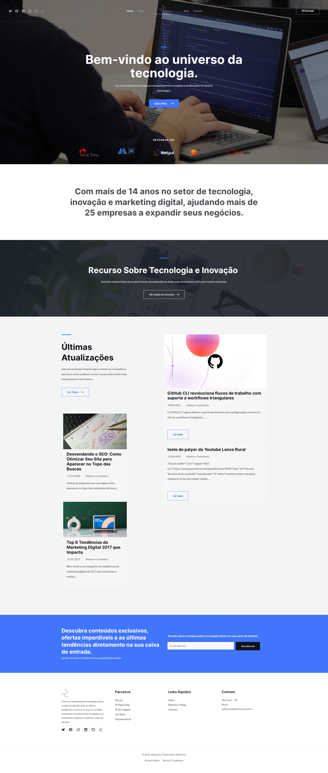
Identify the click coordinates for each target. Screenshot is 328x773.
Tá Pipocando (122, 704)
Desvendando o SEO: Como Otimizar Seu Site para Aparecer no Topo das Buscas (94, 461)
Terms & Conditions (172, 760)
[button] (307, 11)
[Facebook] (16, 11)
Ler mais (178, 434)
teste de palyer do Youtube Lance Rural (206, 449)
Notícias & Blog (177, 704)
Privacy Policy (152, 760)
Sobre (141, 11)
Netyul (119, 700)
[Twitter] (10, 11)
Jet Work (120, 714)
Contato (197, 11)
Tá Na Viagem (122, 709)
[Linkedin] (29, 11)
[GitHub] (36, 11)
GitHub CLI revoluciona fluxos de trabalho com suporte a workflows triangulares (214, 396)
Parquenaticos (123, 719)
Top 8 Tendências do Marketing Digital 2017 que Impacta (93, 547)
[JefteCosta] (162, 10)
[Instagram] (23, 11)
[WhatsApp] (42, 11)
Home (130, 11)
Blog (186, 11)
